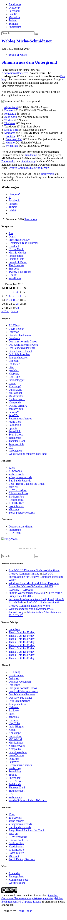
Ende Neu (14, 629)
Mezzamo (9, 132)
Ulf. (11, 447)
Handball (14, 246)
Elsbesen (14, 360)
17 (17, 299)
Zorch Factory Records (22, 512)
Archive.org (28, 161)
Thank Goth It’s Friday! (22, 632)
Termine (13, 23)
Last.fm (13, 14)
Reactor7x (10, 113)
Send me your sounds (27, 548)
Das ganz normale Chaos (23, 341)
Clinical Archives (18, 493)
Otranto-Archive (18, 405)
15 (10, 299)
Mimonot (14, 509)
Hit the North (16, 249)
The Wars (9, 123)
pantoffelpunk (16, 408)
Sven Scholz (16, 434)
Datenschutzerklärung (21, 526)
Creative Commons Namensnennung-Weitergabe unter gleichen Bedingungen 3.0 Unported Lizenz (32, 898)
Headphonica (16, 499)
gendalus (14, 370)
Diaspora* (14, 7)
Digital (12, 236)
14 (7, 299)
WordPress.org (17, 882)
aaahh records (16, 474)
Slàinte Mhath (16, 258)
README (15, 532)
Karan (12, 383)
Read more (30, 219)
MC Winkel (15, 392)
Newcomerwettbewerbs (14, 73)
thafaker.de (15, 437)
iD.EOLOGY (16, 502)
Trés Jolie (14, 268)
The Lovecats (16, 265)
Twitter (13, 20)
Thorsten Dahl (17, 440)
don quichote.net (18, 357)
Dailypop (14, 331)
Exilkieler (14, 363)
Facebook (14, 10)
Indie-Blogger (16, 379)
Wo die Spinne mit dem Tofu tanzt (28, 453)
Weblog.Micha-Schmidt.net (26, 41)
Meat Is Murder (17, 252)
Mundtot (10, 142)
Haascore (14, 373)
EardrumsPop (16, 496)
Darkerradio (8, 161)
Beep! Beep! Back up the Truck (26, 483)
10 (17, 295)
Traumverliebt (16, 444)
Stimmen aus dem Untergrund (29, 62)
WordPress (15, 278)
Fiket (11, 367)
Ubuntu (13, 274)
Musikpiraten (16, 396)
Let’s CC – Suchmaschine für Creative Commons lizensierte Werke (36, 576)
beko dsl (13, 486)
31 (17, 307)
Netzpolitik (15, 402)
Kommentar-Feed (18, 879)
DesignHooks (24, 910)
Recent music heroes (20, 418)
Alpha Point (11, 107)
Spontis (13, 428)
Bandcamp (15, 4)
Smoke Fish (11, 129)
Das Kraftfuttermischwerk (23, 344)
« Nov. (5, 311)
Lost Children (16, 506)
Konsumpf (15, 386)
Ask (11, 233)
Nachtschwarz (17, 399)
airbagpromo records (20, 477)
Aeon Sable (10, 116)
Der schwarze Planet (20, 351)
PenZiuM (14, 412)
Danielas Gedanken (20, 335)
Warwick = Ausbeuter (21, 589)
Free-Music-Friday (19, 239)
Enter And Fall (14, 139)
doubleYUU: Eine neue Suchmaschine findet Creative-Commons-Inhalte (34, 572)
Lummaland (15, 389)
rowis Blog (15, 421)
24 (17, 303)
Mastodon (14, 17)
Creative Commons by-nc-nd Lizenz (28, 167)
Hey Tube (14, 376)
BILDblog (14, 325)
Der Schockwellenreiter (22, 347)
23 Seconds (15, 470)
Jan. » (14, 311)
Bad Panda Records (20, 480)
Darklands (14, 338)
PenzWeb (14, 415)
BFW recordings (18, 490)
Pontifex (10, 136)
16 (14, 299)
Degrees (9, 110)
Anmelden (14, 873)
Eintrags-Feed (16, 876)
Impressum (15, 26)
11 (21, 295)
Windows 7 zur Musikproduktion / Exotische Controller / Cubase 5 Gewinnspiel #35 (34, 585)
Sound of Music (18, 54)
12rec (12, 467)
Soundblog (15, 424)
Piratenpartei (16, 255)
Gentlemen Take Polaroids (23, 242)
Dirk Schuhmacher (19, 354)
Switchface (12, 145)
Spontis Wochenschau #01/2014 (27, 592)
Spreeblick (15, 431)
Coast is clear (16, 328)
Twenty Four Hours (20, 271)
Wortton (8, 120)
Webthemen (15, 450)
